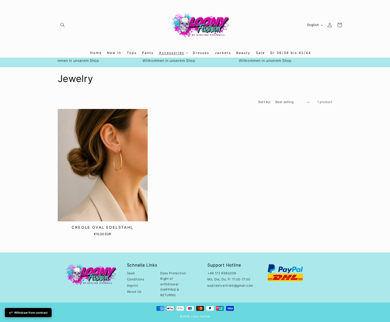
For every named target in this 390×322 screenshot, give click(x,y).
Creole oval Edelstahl (102, 227)
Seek (131, 273)
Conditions (135, 279)
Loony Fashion (200, 316)
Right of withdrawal (169, 281)
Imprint (132, 285)
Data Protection (173, 273)
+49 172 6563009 (221, 273)
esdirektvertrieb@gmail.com (230, 285)
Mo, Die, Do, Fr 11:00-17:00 (228, 279)
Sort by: (264, 102)
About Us (134, 292)
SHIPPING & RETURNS (169, 292)
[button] (62, 25)
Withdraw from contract (31, 312)
